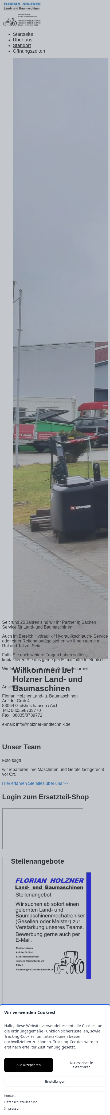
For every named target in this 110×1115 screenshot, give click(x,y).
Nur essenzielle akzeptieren (81, 1065)
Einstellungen (55, 1081)
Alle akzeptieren (29, 1065)
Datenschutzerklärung (20, 1102)
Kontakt (9, 1096)
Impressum (12, 1108)
